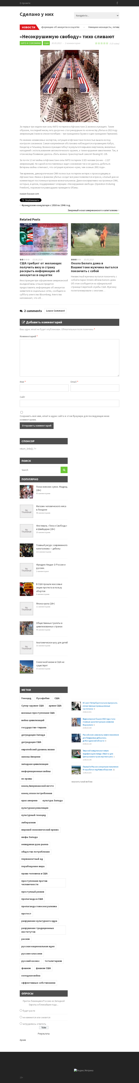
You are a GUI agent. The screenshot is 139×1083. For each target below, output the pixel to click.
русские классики (31, 953)
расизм (25, 939)
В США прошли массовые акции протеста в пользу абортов (49, 588)
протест (26, 913)
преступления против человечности (34, 882)
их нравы (26, 778)
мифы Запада (29, 837)
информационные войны (36, 771)
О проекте (25, 3)
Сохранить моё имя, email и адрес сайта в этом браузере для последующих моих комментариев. (64, 418)
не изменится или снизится (36, 1017)
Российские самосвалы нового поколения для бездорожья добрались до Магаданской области (101, 738)
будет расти (29, 1010)
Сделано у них (37, 14)
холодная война (30, 975)
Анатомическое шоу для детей (52, 642)
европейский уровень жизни (38, 749)
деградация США (31, 742)
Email (74, 381)
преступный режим (32, 891)
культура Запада (53, 800)
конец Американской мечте (37, 785)
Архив (23, 1040)
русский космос (30, 961)
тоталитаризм (53, 961)
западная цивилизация (34, 764)
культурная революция (34, 807)
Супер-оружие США (32, 705)
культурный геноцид (33, 815)
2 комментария (72, 43)
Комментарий (29, 336)
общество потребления (35, 851)
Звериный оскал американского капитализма (92, 210)
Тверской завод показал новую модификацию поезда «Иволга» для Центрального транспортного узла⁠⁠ (98, 753)
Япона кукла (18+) (45, 603)
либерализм (28, 822)
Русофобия (42, 698)
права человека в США (34, 873)
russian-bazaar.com (29, 193)
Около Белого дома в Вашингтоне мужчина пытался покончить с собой (94, 267)
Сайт (22, 397)
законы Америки (30, 756)
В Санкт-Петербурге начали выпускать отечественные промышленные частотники (100, 706)
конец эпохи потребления (36, 793)
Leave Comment (55, 310)
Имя (23, 381)
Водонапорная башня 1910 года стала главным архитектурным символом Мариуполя (99, 722)
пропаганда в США (32, 899)
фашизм (26, 968)
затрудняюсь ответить (34, 1023)
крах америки (29, 800)
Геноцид (26, 698)
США (46, 43)
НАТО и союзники (31, 43)
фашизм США (43, 968)
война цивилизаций (32, 720)
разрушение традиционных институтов (37, 930)
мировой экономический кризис (40, 829)
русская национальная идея (37, 946)
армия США (55, 705)
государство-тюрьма (33, 727)
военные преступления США (37, 712)
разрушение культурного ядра (39, 921)
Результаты (44, 1033)
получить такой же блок (81, 781)
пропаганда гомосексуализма (39, 906)
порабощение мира (33, 866)
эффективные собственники (38, 982)
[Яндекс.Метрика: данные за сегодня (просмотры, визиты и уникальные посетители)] (83, 1070)
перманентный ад (32, 858)
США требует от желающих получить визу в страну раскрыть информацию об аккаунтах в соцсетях (41, 269)
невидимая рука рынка (34, 844)
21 (114, 770)
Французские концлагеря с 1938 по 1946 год (46, 205)
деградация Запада (33, 734)
